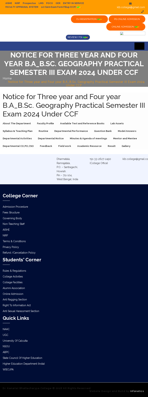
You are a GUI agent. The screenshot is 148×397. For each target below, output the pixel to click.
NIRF (17, 3)
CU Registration (86, 19)
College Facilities (13, 282)
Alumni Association (14, 288)
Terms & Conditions (14, 241)
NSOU (6, 346)
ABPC (6, 352)
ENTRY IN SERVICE (73, 3)
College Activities (13, 276)
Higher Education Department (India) (24, 363)
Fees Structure (11, 212)
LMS (41, 3)
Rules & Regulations (14, 270)
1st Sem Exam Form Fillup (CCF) (59, 7)
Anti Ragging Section (15, 299)
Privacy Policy (11, 247)
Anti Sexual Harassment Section (21, 311)
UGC (5, 335)
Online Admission (13, 293)
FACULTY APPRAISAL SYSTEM (21, 7)
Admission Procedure (15, 206)
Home (7, 78)
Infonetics (137, 391)
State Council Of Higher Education (22, 357)
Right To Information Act (17, 305)
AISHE (8, 3)
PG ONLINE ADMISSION (127, 19)
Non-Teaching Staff (14, 223)
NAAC (6, 329)
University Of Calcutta (15, 340)
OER (58, 3)
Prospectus (29, 3)
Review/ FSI (75, 37)
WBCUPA (8, 369)
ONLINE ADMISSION (123, 26)
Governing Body (12, 218)
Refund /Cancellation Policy (19, 252)
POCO (49, 3)
